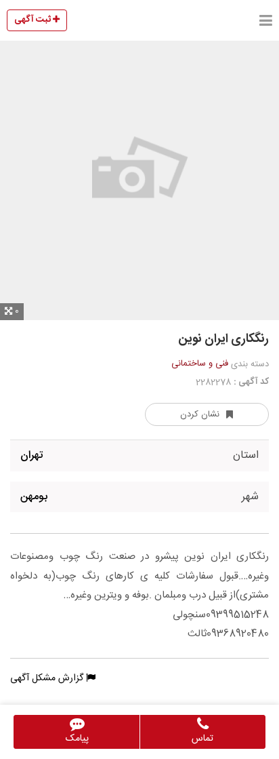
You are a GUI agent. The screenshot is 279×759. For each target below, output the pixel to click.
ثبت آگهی (33, 19)
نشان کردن (199, 414)
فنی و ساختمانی (199, 363)
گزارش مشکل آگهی (48, 678)
